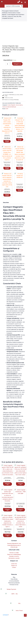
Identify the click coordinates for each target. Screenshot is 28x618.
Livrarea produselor (14, 581)
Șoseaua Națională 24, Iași (14, 543)
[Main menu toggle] (25, 2)
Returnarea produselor (14, 582)
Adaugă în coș (17, 64)
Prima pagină (5, 10)
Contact (14, 567)
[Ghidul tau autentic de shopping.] (6, 614)
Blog (14, 577)
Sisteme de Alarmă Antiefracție (9, 106)
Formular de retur (14, 584)
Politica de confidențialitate (14, 554)
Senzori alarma (12, 12)
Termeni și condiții (14, 552)
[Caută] (22, 6)
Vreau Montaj (14, 579)
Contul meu (14, 563)
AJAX (7, 108)
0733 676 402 (14, 547)
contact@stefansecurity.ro (14, 545)
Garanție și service (14, 556)
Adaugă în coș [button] (7, 141)
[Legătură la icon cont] (21, 2)
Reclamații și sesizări (14, 558)
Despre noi (14, 565)
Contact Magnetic (11, 105)
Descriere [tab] (6, 202)
